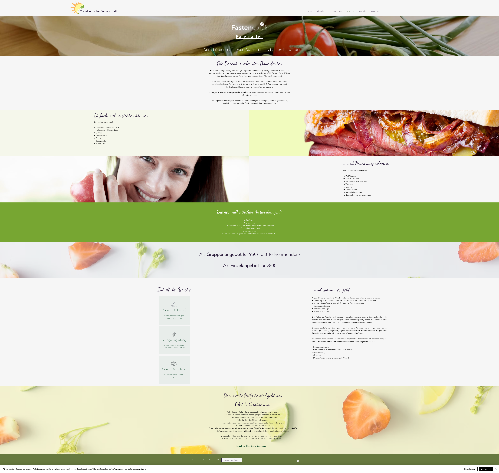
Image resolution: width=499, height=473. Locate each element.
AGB (217, 460)
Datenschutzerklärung (137, 469)
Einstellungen (469, 469)
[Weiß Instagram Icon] (298, 461)
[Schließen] (495, 469)
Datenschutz (208, 460)
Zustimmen (486, 469)
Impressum (196, 460)
